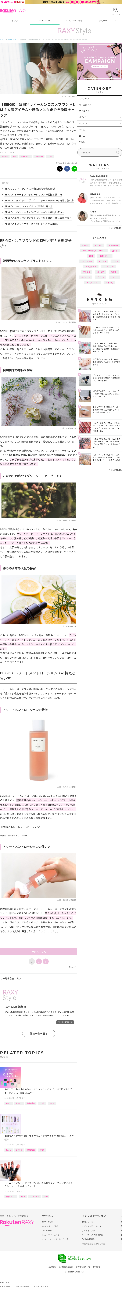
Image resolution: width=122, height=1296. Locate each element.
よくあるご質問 (88, 1230)
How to (8, 1103)
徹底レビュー (25, 157)
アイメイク (84, 110)
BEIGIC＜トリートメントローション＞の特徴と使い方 (33, 194)
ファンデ (114, 277)
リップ (22, 1197)
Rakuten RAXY (13, 11)
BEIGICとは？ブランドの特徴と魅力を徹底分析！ (30, 188)
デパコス (100, 277)
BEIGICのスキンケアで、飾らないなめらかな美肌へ (32, 224)
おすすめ (5, 157)
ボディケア (84, 117)
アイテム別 (39, 157)
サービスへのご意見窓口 (92, 1235)
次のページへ (39, 952)
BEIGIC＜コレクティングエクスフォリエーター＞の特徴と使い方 (39, 200)
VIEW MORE (115, 227)
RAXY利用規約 (88, 1239)
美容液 (42, 1150)
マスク (50, 157)
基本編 (115, 250)
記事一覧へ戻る (39, 1033)
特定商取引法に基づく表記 (93, 1244)
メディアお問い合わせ (91, 1226)
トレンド (102, 261)
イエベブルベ (34, 1197)
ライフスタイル (92, 282)
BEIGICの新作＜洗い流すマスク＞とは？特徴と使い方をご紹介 (38, 218)
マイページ (47, 1230)
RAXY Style (44, 21)
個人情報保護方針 (66, 1267)
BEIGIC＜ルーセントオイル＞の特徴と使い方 (28, 206)
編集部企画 (31, 1103)
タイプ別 (109, 282)
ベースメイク (85, 104)
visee (46, 1197)
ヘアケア (83, 123)
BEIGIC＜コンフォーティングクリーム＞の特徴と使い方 (34, 212)
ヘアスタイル (91, 266)
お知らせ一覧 (87, 1222)
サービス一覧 (5, 1286)
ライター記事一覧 (65, 1022)
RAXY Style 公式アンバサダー (93, 250)
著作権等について (83, 1267)
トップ (15, 21)
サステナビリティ (41, 1286)
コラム (82, 135)
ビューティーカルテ (51, 1235)
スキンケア (11, 153)
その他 (82, 142)
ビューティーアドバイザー (53, 1239)
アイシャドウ (86, 261)
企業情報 (52, 1267)
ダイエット (85, 277)
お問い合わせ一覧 (22, 1286)
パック (42, 1103)
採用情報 (96, 1267)
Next (72, 966)
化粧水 (113, 272)
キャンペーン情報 (74, 21)
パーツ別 (100, 272)
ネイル (82, 129)
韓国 (14, 157)
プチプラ (86, 272)
